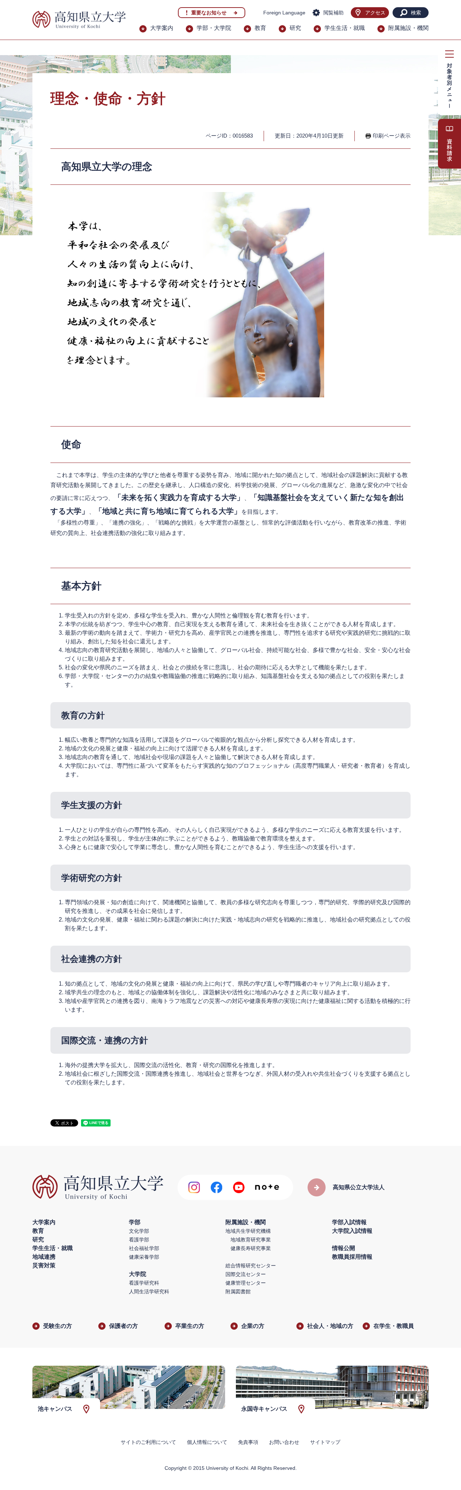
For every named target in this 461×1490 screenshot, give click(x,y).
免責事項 (248, 1442)
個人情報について (207, 1442)
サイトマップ (325, 1442)
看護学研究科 (144, 1283)
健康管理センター (245, 1283)
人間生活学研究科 (149, 1291)
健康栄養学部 (144, 1257)
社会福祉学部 (144, 1248)
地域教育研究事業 (250, 1240)
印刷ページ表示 (392, 136)
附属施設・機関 (408, 28)
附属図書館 (238, 1291)
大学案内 (161, 28)
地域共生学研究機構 (248, 1231)
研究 (295, 28)
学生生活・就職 (345, 28)
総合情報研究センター (250, 1265)
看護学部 (139, 1240)
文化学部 (139, 1231)
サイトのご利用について (148, 1442)
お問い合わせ (284, 1442)
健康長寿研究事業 (250, 1248)
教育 (260, 28)
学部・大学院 (214, 28)
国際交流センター (245, 1274)
